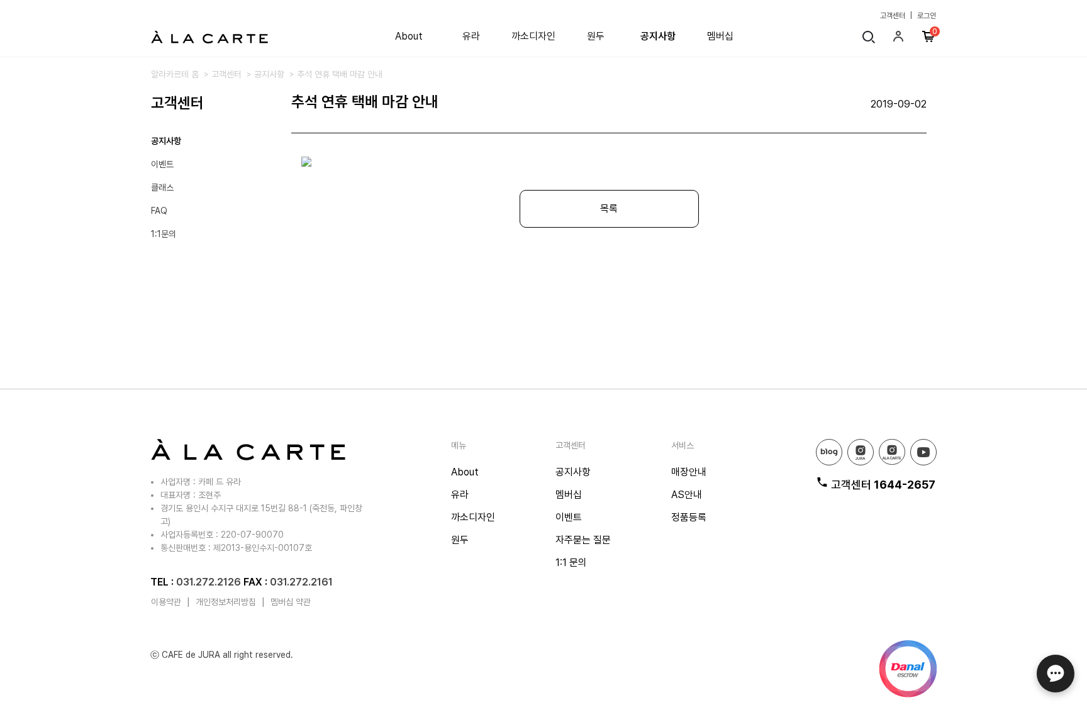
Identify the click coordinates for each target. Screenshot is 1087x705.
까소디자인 (533, 36)
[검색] (869, 38)
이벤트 (162, 164)
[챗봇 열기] (1055, 673)
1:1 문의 (571, 563)
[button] (900, 40)
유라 (471, 36)
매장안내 (688, 472)
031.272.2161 (301, 582)
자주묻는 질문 (583, 540)
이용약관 (166, 602)
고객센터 (892, 15)
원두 (596, 36)
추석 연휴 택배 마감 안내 (339, 74)
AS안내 (686, 495)
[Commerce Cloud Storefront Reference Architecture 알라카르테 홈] (209, 36)
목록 (609, 208)
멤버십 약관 (290, 602)
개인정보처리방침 (226, 602)
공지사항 (658, 36)
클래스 (162, 187)
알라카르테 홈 (175, 74)
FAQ (159, 211)
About (409, 36)
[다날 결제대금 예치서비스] (908, 668)
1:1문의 (163, 234)
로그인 (926, 15)
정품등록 (688, 517)
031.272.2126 (208, 582)
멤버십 (720, 36)
